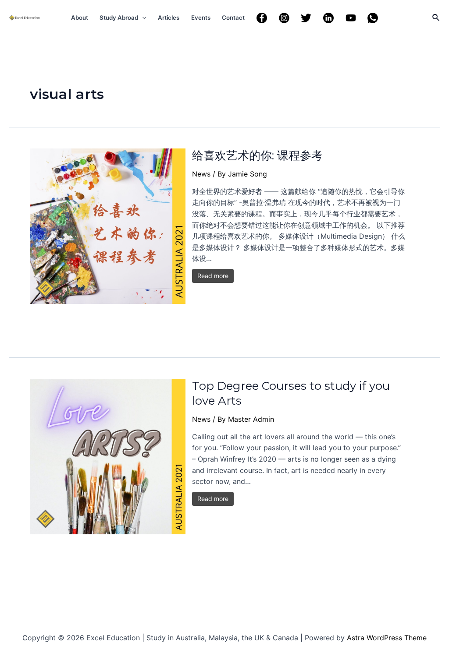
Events (200, 17)
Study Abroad (119, 17)
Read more (212, 275)
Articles (168, 17)
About (79, 17)
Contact (233, 17)
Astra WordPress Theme (387, 637)
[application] (142, 17)
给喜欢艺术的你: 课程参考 (257, 155)
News (201, 173)
